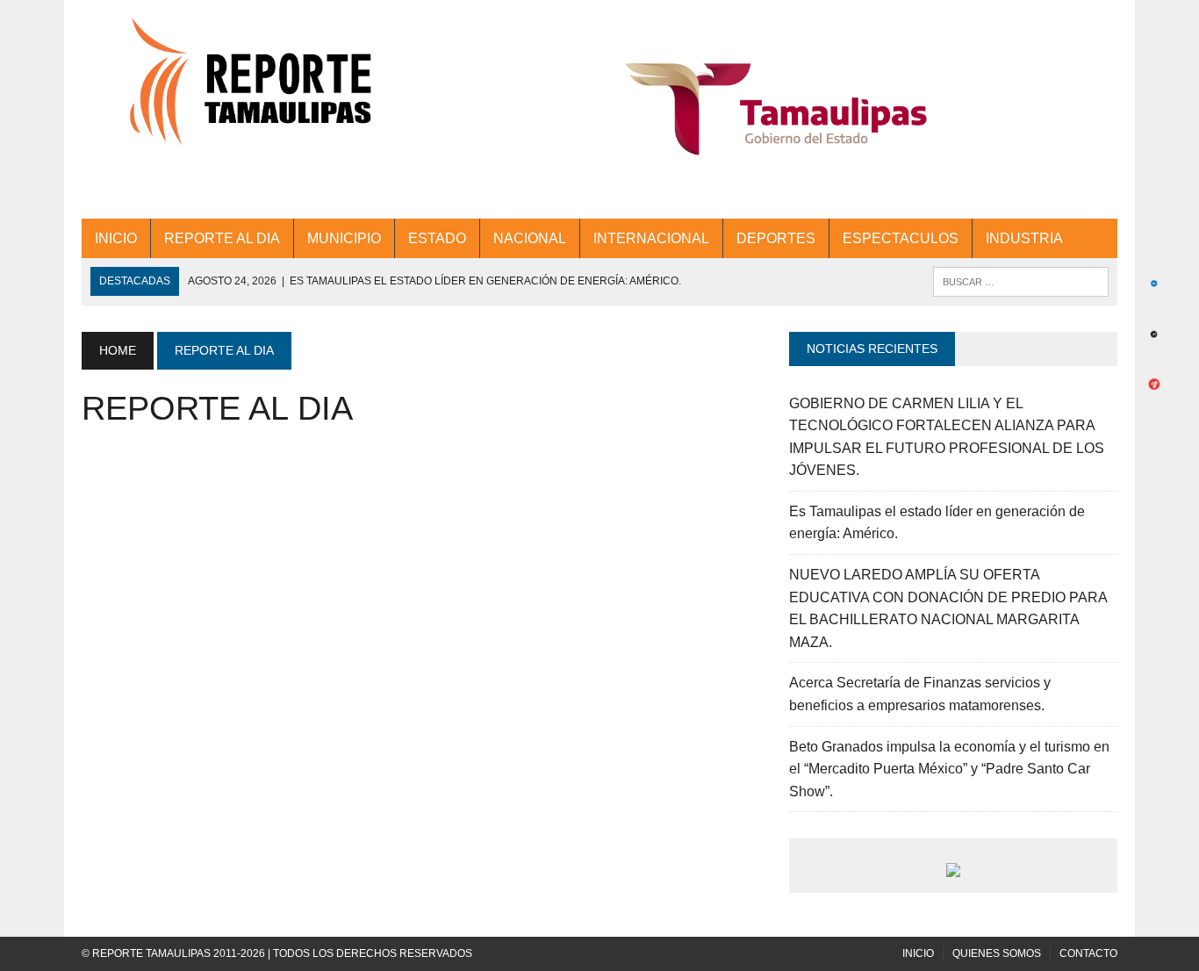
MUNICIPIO (344, 238)
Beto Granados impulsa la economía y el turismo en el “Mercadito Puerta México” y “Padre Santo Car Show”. (949, 769)
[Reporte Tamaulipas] (246, 92)
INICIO (116, 238)
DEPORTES (775, 238)
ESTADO (437, 238)
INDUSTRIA (1024, 238)
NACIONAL (529, 238)
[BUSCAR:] (1021, 280)
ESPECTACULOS (900, 238)
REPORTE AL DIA (222, 238)
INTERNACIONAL (651, 238)
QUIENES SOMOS (996, 953)
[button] (776, 109)
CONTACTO (1088, 953)
